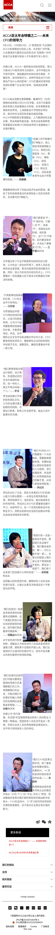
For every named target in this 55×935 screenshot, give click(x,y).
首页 (6, 19)
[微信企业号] (27, 908)
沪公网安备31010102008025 (29, 922)
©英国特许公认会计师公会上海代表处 (27, 916)
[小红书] (39, 908)
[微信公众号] (16, 908)
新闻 (12, 19)
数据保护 (22, 926)
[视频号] (33, 908)
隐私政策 (10, 926)
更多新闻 (15, 832)
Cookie (34, 926)
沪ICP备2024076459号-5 (27, 920)
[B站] (45, 908)
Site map (27, 929)
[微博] (10, 908)
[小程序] (21, 908)
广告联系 (45, 926)
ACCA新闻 (21, 19)
